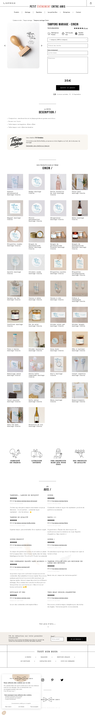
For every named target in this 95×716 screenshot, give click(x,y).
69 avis (85, 28)
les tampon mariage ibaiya (60, 501)
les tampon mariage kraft (22, 567)
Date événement (53, 50)
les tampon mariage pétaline (23, 545)
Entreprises (66, 12)
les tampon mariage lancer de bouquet (26, 501)
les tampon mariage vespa (22, 598)
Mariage (27, 12)
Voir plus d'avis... (47, 624)
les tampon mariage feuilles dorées (25, 523)
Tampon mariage (27, 20)
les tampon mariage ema (59, 545)
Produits (16, 12)
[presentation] (5, 45)
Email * (53, 636)
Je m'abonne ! (77, 639)
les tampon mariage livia (59, 568)
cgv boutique (25, 661)
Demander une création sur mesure (37, 146)
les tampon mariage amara (60, 598)
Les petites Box (52, 12)
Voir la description (53, 28)
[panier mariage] (91, 3)
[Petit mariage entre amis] (47, 6)
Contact (78, 12)
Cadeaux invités (17, 20)
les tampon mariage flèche (60, 523)
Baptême (39, 12)
